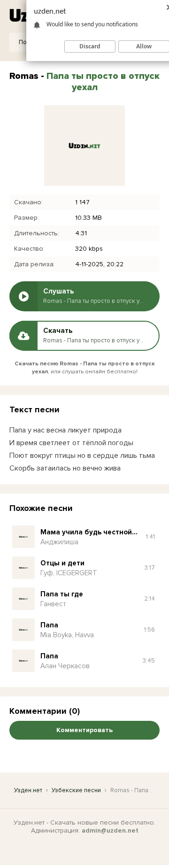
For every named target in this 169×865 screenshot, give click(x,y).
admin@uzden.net (110, 830)
